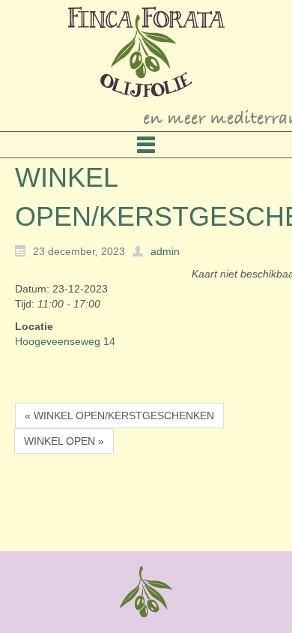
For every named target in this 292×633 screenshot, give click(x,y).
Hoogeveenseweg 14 (65, 341)
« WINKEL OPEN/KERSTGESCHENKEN (119, 416)
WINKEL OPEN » (64, 441)
